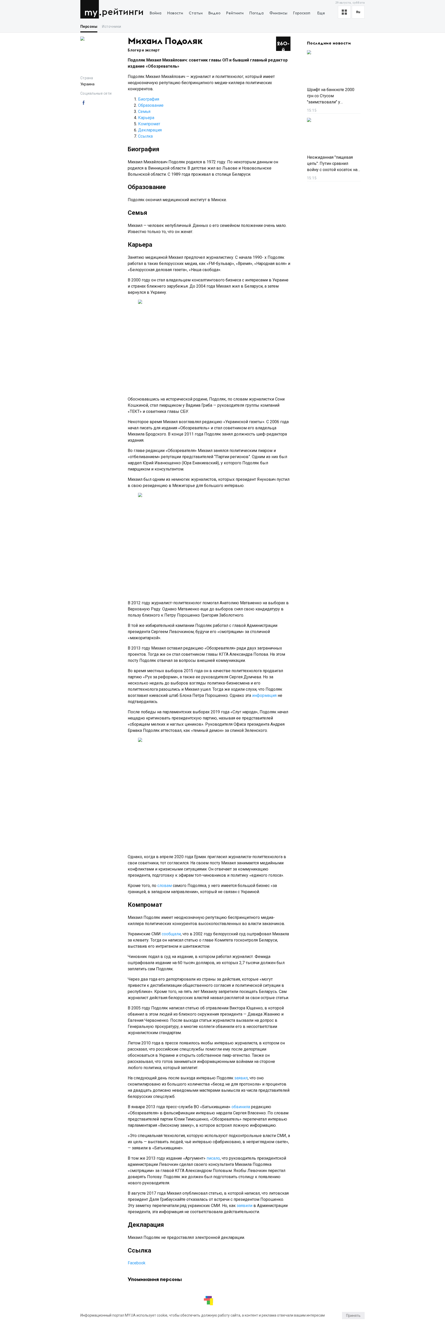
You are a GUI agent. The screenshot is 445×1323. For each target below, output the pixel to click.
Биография (148, 99)
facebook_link (83, 103)
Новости (175, 13)
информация (264, 695)
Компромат (149, 123)
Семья (144, 111)
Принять (353, 1315)
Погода (256, 13)
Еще (321, 13)
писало (213, 1158)
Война (155, 13)
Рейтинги (123, 12)
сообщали (171, 933)
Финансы (278, 13)
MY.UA (90, 9)
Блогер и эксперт (143, 50)
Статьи (196, 13)
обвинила (241, 1106)
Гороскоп (301, 13)
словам (164, 885)
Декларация (150, 130)
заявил (241, 1078)
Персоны (88, 26)
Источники (111, 26)
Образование (151, 105)
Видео (214, 13)
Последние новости (329, 43)
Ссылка (145, 136)
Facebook (137, 1262)
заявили (244, 1205)
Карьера (146, 117)
